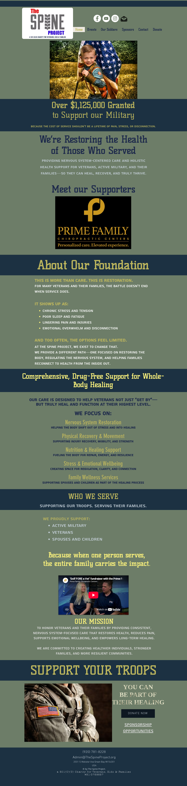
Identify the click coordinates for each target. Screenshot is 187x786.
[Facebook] (97, 18)
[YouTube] (106, 18)
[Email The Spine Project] (124, 18)
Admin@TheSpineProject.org (94, 757)
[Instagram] (115, 18)
